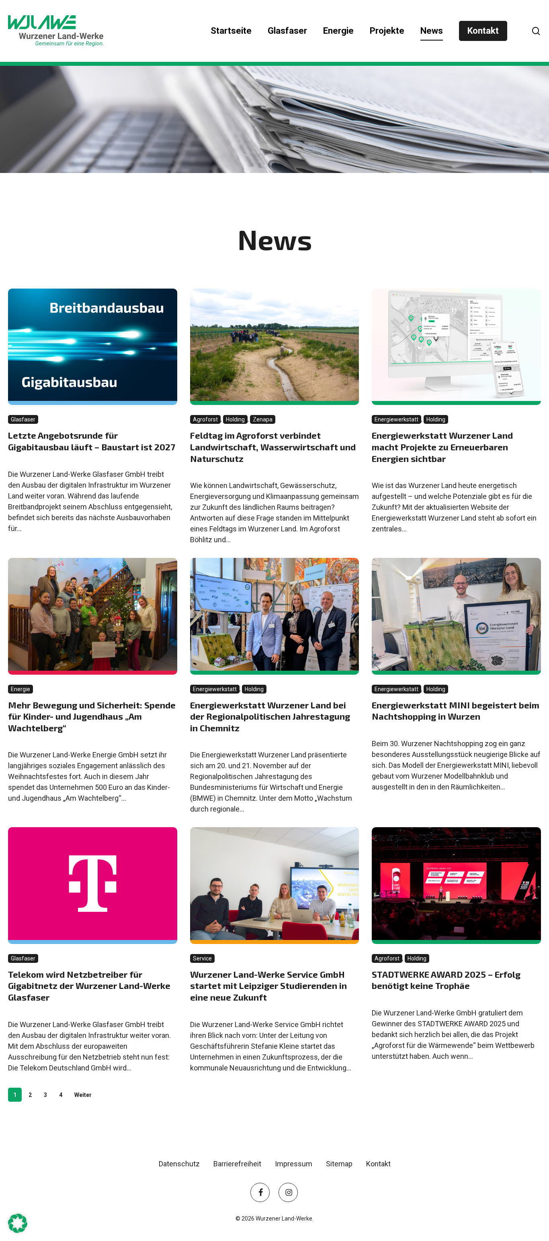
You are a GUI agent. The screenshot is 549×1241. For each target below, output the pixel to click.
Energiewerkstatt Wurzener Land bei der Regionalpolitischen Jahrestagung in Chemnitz (270, 716)
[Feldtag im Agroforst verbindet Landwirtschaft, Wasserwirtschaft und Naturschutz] (274, 347)
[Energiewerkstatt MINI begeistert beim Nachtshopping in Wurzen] (456, 616)
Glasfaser (24, 419)
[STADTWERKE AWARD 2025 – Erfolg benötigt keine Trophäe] (456, 885)
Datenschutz (179, 1164)
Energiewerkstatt (398, 419)
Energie (22, 689)
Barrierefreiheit (237, 1164)
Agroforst (207, 419)
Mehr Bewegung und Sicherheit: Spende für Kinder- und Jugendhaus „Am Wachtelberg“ (92, 716)
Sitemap (339, 1164)
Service (204, 958)
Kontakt (378, 1164)
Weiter (83, 1095)
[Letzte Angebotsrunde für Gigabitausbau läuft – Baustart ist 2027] (92, 347)
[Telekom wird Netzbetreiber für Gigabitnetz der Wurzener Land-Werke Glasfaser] (92, 885)
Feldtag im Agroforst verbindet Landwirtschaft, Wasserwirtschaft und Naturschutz (273, 446)
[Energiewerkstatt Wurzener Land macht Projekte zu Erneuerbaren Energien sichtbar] (456, 347)
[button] (17, 1223)
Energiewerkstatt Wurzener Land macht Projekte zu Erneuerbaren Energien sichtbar (442, 446)
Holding (237, 419)
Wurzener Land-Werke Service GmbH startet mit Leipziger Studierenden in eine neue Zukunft (268, 985)
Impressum (293, 1164)
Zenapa (264, 419)
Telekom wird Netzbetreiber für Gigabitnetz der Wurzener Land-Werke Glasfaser (89, 985)
